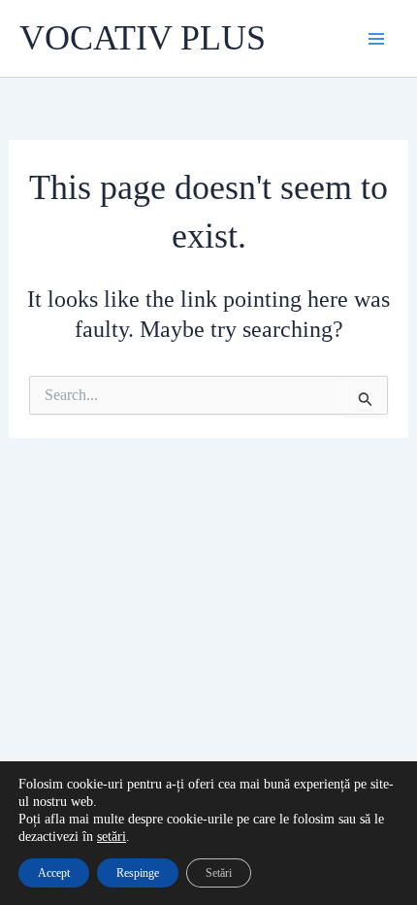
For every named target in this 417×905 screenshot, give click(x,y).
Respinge (137, 873)
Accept (54, 873)
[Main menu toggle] (376, 38)
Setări (219, 873)
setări (111, 836)
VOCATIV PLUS (142, 37)
